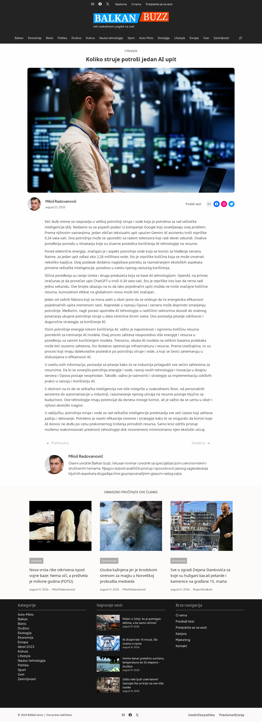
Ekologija (24, 633)
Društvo (23, 628)
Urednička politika (201, 715)
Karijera (181, 634)
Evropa (23, 642)
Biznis (22, 624)
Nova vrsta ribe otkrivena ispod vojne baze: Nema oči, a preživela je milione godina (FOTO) (58, 575)
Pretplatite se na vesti (159, 4)
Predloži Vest (185, 621)
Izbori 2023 (26, 647)
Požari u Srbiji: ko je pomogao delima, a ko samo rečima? (142, 621)
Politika (23, 665)
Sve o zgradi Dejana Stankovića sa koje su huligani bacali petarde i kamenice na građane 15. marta (200, 575)
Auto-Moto (26, 614)
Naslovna (121, 4)
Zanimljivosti (109, 560)
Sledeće (198, 443)
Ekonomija (178, 560)
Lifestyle (131, 51)
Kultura (23, 651)
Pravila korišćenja (231, 715)
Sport (22, 670)
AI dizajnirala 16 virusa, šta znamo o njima (140, 641)
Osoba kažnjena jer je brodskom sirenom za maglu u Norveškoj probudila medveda (128, 575)
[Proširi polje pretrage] (240, 38)
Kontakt (181, 646)
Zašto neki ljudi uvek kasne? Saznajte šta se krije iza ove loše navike (143, 683)
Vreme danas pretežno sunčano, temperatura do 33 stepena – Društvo (143, 662)
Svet (21, 674)
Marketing (183, 640)
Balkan (23, 619)
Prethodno (60, 443)
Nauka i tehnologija (31, 660)
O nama (136, 4)
